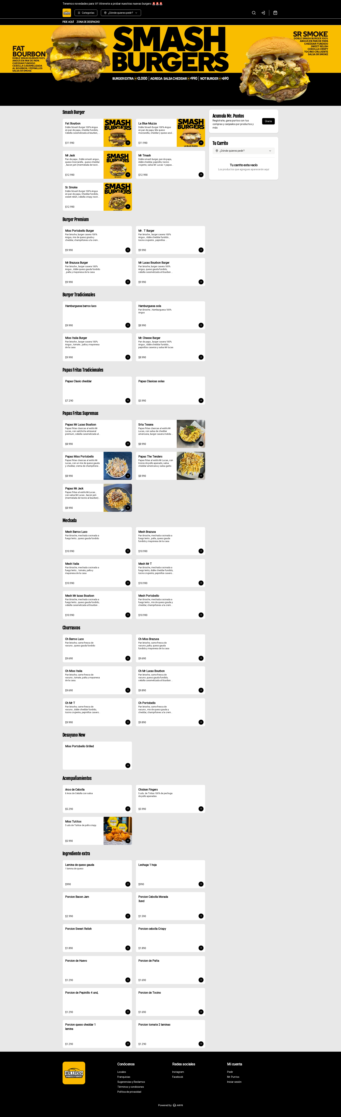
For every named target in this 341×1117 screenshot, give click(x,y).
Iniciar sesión (234, 1081)
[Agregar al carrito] (127, 142)
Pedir (230, 1072)
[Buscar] (254, 13)
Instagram (178, 1072)
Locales (121, 1072)
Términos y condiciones (130, 1086)
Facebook (177, 1076)
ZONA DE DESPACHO (88, 21)
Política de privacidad (129, 1091)
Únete (268, 121)
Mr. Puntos (233, 1076)
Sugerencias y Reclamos (131, 1081)
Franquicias (123, 1076)
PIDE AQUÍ (68, 21)
